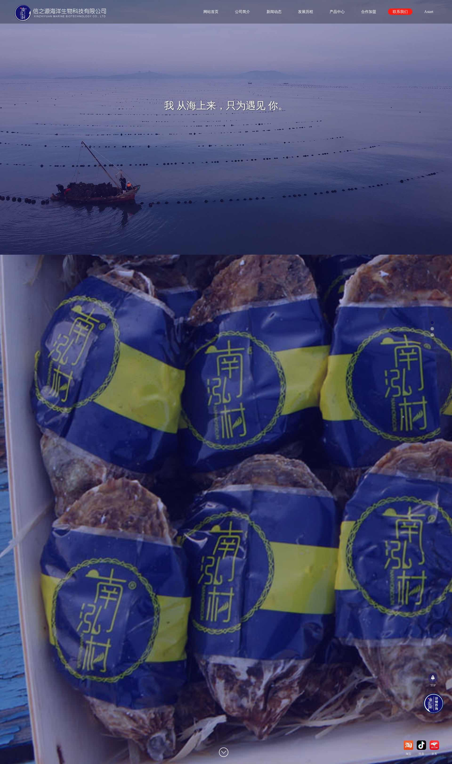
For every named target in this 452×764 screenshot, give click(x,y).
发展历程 (305, 12)
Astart (428, 12)
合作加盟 (368, 12)
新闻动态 (274, 12)
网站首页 (210, 12)
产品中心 (337, 12)
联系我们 (400, 12)
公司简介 (242, 12)
